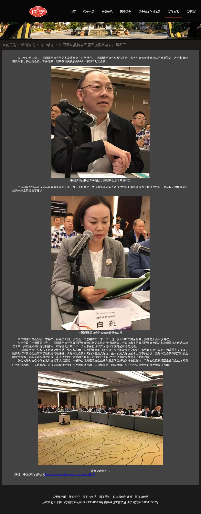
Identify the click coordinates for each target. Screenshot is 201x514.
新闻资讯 (173, 11)
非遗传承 (107, 11)
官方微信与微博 (122, 496)
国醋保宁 (125, 11)
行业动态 (47, 45)
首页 (73, 11)
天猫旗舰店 (142, 496)
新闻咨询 (28, 45)
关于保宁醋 (59, 496)
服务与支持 (89, 496)
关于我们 (191, 11)
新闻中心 (74, 496)
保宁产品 (88, 11)
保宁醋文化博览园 (150, 11)
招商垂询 (104, 496)
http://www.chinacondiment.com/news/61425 (70, 474)
